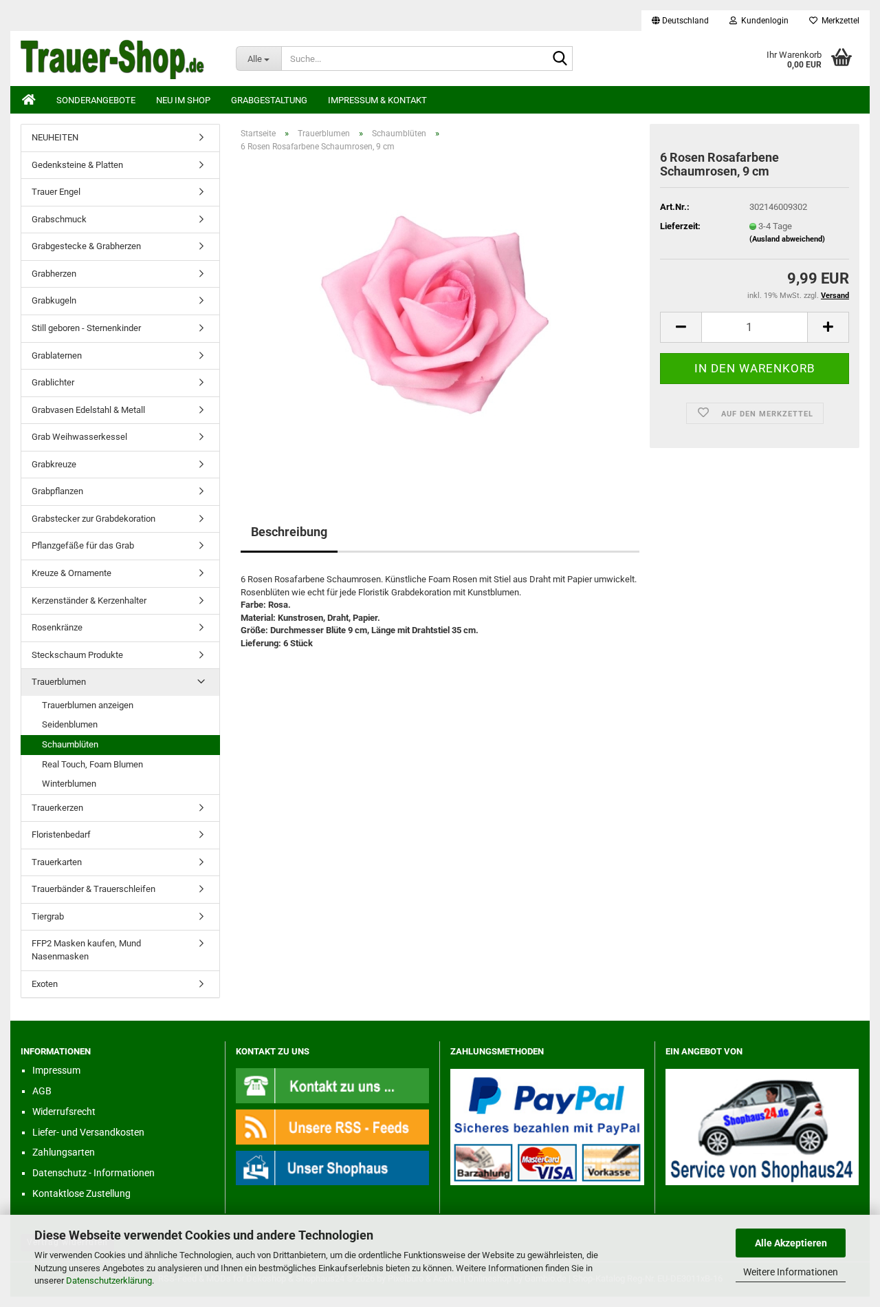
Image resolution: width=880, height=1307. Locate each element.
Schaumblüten (70, 744)
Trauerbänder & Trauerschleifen (93, 889)
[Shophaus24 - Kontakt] (333, 1085)
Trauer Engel (56, 192)
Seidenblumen (70, 724)
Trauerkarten (57, 862)
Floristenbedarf (61, 834)
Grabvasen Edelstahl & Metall (88, 410)
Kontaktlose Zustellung (81, 1193)
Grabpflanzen (57, 491)
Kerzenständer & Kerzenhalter (89, 600)
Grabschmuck (59, 219)
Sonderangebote (95, 100)
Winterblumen (69, 783)
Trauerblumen (59, 682)
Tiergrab (48, 916)
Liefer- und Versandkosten (88, 1132)
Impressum (56, 1070)
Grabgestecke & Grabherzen (86, 246)
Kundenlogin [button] (763, 20)
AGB (42, 1090)
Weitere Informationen (790, 1271)
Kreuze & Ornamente (71, 573)
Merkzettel (838, 20)
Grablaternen (57, 355)
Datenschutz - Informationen (93, 1172)
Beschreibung (289, 531)
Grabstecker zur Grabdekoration (93, 518)
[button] (680, 20)
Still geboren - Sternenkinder (86, 328)
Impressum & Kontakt (377, 100)
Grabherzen (54, 273)
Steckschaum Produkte (77, 655)
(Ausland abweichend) (787, 239)
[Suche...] (560, 59)
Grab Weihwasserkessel (79, 437)
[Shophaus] (333, 1167)
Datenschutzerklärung (109, 1280)
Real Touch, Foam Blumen (92, 764)
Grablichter (53, 382)
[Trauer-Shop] (118, 58)
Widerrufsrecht (64, 1111)
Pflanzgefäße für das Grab (83, 545)
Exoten (45, 984)
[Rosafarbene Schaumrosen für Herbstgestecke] (440, 317)
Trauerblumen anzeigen (87, 705)
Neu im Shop (183, 100)
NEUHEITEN (55, 137)
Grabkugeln (54, 300)
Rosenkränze (57, 627)
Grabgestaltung (269, 100)
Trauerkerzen (57, 808)
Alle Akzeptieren (791, 1242)
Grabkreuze (54, 464)
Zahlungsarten (63, 1152)
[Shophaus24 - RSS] (333, 1126)
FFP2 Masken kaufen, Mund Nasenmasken (86, 949)
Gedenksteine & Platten (77, 165)
